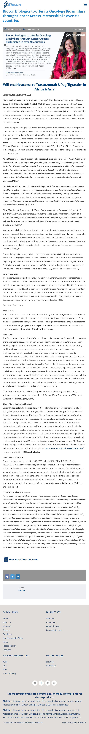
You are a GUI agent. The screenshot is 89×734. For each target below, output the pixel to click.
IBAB (5, 669)
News (5, 642)
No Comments (79, 29)
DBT (5, 666)
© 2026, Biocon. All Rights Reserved (74, 722)
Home (5, 618)
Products (7, 650)
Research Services (54, 630)
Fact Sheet (7, 634)
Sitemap (50, 662)
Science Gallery (9, 673)
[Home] (12, 4)
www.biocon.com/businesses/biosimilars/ (65, 448)
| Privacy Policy (18, 722)
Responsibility (9, 646)
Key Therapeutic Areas (13, 638)
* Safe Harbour (8, 722)
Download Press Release (23, 559)
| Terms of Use (37, 722)
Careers (6, 630)
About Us (7, 622)
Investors (7, 626)
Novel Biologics (53, 626)
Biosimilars (51, 622)
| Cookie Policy (28, 722)
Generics (50, 618)
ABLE (5, 662)
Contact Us (51, 666)
